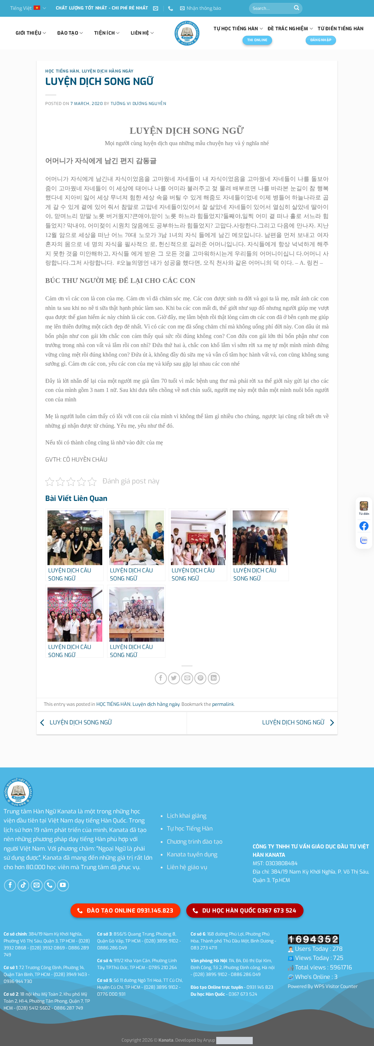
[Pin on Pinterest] (200, 678)
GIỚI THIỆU (29, 33)
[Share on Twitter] (174, 678)
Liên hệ (140, 33)
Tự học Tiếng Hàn (190, 828)
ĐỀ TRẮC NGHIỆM (288, 29)
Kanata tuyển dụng (192, 854)
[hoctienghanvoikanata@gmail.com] (156, 8)
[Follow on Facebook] (10, 885)
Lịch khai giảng (186, 816)
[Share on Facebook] (161, 678)
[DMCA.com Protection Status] (234, 1040)
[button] (200, 8)
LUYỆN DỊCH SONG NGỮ (80, 722)
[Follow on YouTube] (63, 885)
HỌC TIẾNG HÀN (62, 71)
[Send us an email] (37, 885)
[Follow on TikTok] (24, 885)
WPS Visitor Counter (336, 986)
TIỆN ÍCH (104, 33)
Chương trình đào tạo (194, 841)
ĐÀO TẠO (67, 33)
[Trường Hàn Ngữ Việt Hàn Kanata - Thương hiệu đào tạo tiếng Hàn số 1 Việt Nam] (187, 33)
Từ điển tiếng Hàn (340, 29)
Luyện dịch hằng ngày (108, 71)
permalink (223, 704)
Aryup (209, 1040)
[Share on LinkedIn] (214, 678)
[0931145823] (171, 8)
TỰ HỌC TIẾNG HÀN (236, 29)
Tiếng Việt (21, 8)
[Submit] (296, 8)
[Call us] (50, 885)
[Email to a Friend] (187, 678)
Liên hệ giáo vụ (187, 867)
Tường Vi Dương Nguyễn (138, 103)
